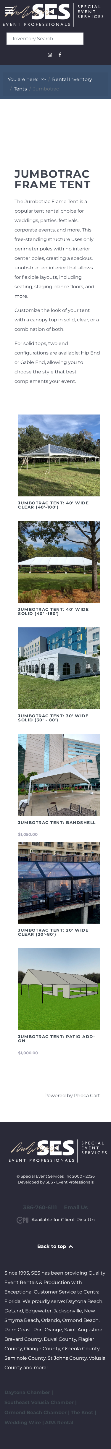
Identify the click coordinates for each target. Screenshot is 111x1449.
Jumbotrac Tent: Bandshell (57, 822)
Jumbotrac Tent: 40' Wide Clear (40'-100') (53, 505)
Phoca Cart (87, 1095)
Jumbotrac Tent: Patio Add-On (56, 1038)
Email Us (76, 1207)
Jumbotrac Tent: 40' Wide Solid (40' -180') (53, 611)
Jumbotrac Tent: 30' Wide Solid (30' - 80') (53, 717)
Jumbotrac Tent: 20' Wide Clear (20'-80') (53, 932)
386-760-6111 (40, 1207)
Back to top (52, 1246)
